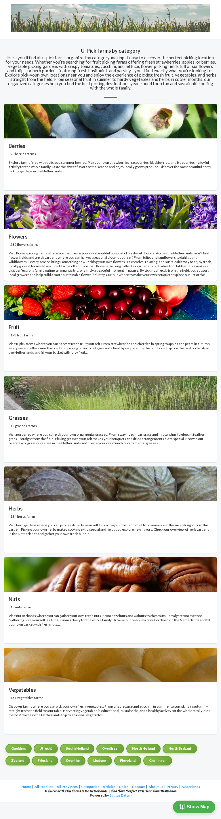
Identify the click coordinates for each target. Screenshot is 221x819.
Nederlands (191, 786)
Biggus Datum (120, 795)
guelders (18, 748)
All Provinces (67, 786)
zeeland (17, 760)
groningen (157, 760)
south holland (77, 748)
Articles (109, 786)
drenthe (73, 760)
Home (26, 786)
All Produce (44, 786)
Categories (90, 786)
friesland (45, 760)
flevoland (128, 760)
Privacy (172, 786)
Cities (123, 786)
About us (155, 786)
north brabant (179, 748)
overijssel (110, 748)
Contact (138, 786)
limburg (99, 760)
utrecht (45, 748)
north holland (143, 748)
